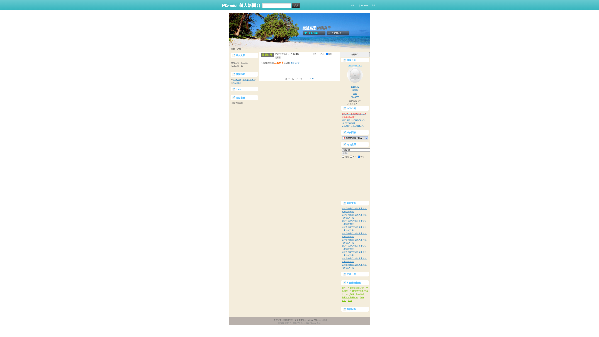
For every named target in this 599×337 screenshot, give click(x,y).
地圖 (355, 93)
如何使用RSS (249, 79)
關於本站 (355, 86)
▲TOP (310, 79)
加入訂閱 (237, 83)
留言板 (355, 90)
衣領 (350, 300)
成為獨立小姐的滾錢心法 (353, 126)
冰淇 (344, 300)
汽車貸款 (360, 294)
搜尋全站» (295, 63)
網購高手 (309, 28)
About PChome (314, 320)
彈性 (344, 288)
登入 (373, 5)
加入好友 (355, 97)
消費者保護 (288, 320)
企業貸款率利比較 (356, 288)
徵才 (325, 320)
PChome (364, 5)
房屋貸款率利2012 (350, 297)
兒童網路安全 (300, 320)
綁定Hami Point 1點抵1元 (353, 120)
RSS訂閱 (237, 79)
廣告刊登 (277, 320)
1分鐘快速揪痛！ (349, 123)
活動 (239, 49)
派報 (362, 297)
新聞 (352, 5)
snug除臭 (350, 294)
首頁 (233, 49)
